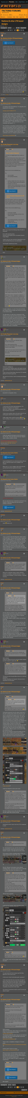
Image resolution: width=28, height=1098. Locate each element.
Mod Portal (22, 2)
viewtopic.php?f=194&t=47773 (9, 110)
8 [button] (14, 30)
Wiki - (11, 443)
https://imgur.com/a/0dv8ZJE (9, 135)
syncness (2, 383)
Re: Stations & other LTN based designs (12, 38)
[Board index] (11, 6)
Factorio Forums (11, 10)
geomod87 (3, 97)
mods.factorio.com (8, 380)
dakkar (2, 397)
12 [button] (21, 30)
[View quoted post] (12, 149)
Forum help (13, 443)
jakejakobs (3, 138)
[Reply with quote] (24, 34)
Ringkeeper (3, 447)
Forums (11, 2)
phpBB (10, 1095)
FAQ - (9, 443)
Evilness (2, 528)
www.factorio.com (5, 12)
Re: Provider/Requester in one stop (9, 144)
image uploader (6, 785)
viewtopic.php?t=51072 (8, 1033)
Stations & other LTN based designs (12, 22)
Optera (6, 26)
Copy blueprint (10, 42)
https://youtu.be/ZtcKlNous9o (9, 1039)
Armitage (2, 32)
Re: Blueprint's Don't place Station (9, 453)
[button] (8, 30)
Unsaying (2, 964)
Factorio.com (4, 2)
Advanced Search (11, 441)
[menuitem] (6, 15)
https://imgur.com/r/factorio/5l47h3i (10, 1050)
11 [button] (19, 30)
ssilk (4, 426)
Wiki (16, 2)
